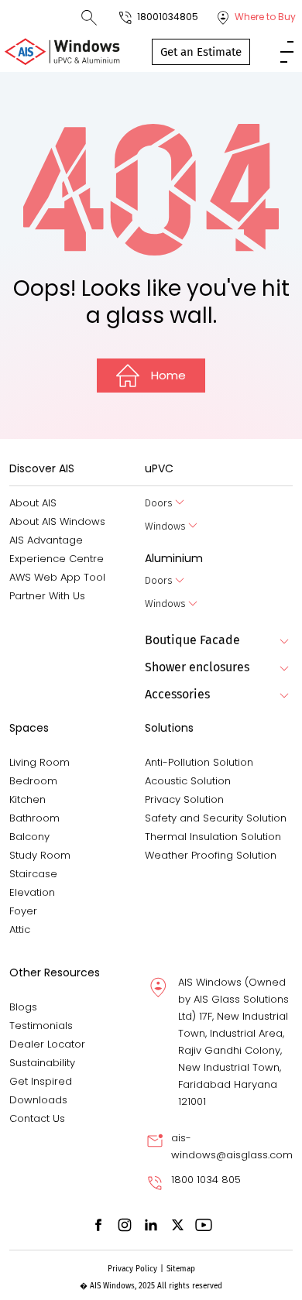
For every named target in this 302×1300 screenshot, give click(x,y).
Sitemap (180, 1269)
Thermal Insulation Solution (213, 836)
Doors (159, 503)
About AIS (33, 503)
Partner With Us (47, 595)
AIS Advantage (46, 540)
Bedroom (33, 780)
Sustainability (42, 1062)
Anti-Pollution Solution (199, 762)
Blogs (23, 1007)
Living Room (39, 762)
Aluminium (174, 558)
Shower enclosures (197, 667)
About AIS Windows (57, 521)
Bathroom (34, 818)
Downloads (38, 1099)
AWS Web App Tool (57, 577)
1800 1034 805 (206, 1179)
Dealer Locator (47, 1044)
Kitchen (27, 799)
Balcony (29, 836)
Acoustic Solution (188, 780)
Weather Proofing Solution (210, 855)
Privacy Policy (132, 1269)
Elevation (32, 892)
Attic (19, 929)
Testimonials (41, 1025)
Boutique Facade (192, 640)
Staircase (33, 873)
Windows (165, 526)
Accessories (177, 694)
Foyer (23, 911)
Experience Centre (56, 558)
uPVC (159, 468)
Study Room (39, 855)
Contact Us (37, 1118)
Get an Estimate (201, 52)
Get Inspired (40, 1081)
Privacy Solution (184, 799)
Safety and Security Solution (216, 818)
